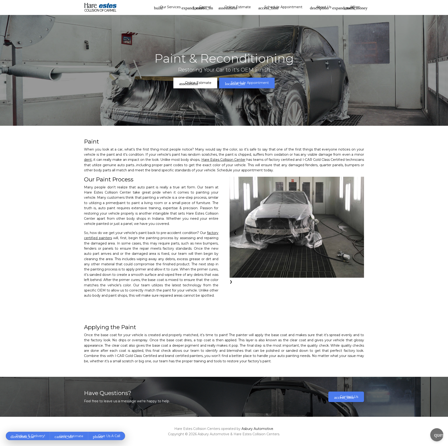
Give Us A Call (106, 436)
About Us (320, 7)
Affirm (354, 7)
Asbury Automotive (257, 429)
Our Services (167, 7)
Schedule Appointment (280, 7)
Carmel (203, 7)
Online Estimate (234, 7)
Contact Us (346, 397)
